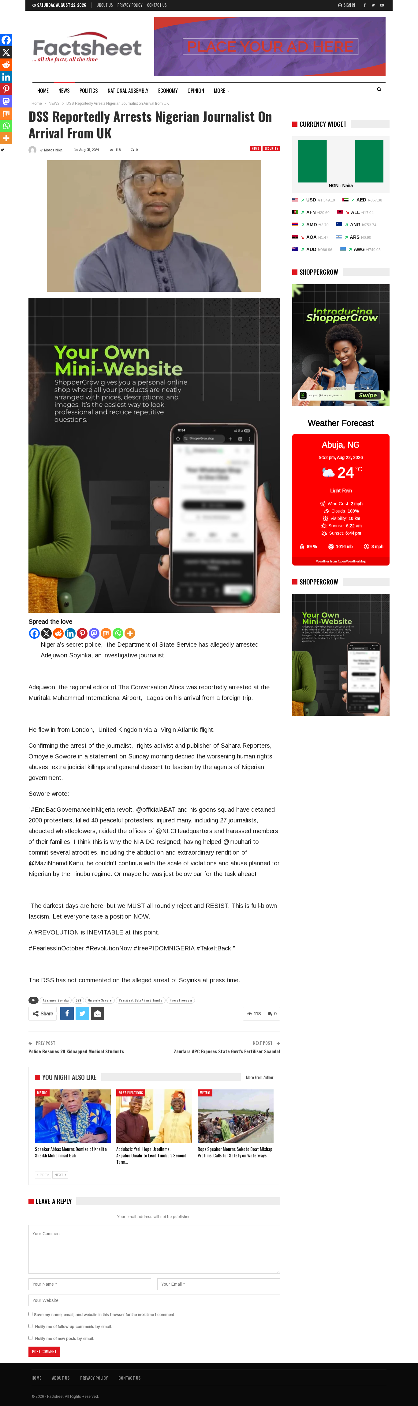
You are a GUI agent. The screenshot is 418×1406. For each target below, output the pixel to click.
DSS (78, 1000)
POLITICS (89, 90)
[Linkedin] (70, 633)
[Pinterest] (82, 633)
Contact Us (157, 5)
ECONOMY (168, 90)
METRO (42, 1092)
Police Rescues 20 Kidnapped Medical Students (76, 1051)
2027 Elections (130, 1092)
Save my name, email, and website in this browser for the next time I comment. (104, 1314)
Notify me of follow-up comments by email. (73, 1326)
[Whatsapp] (118, 633)
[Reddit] (58, 633)
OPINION (196, 90)
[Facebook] (34, 633)
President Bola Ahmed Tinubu (140, 1000)
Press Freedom (181, 1000)
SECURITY (271, 148)
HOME (43, 90)
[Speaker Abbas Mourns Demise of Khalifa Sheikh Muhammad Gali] (73, 1116)
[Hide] (2, 150)
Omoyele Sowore (100, 1000)
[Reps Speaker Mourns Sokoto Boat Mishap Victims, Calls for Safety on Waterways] (236, 1116)
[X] (46, 633)
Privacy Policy (130, 5)
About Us (105, 5)
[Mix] (106, 633)
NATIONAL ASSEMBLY (128, 90)
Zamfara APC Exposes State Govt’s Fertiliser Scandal (227, 1051)
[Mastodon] (94, 633)
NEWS (64, 90)
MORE (219, 90)
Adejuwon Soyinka (56, 1000)
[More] (130, 633)
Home (36, 1377)
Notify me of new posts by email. (64, 1338)
